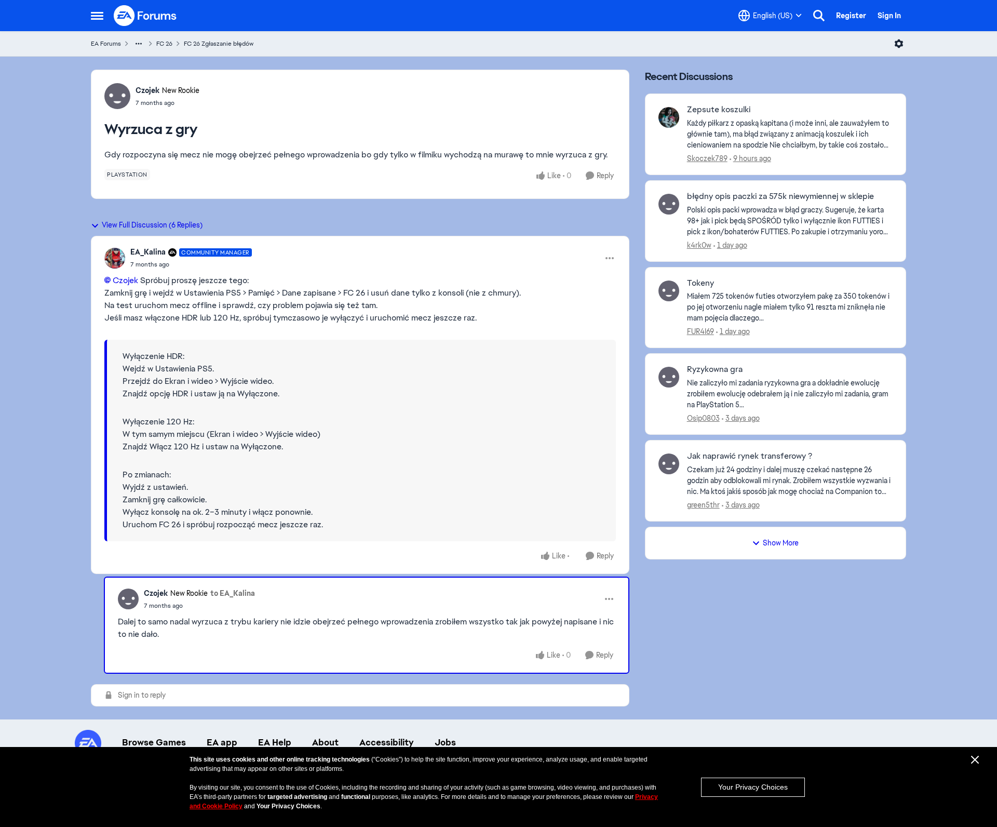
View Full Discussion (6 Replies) (152, 225)
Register (851, 15)
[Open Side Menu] (97, 15)
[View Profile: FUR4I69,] (668, 291)
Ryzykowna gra (715, 369)
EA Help (274, 742)
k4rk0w (699, 245)
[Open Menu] (899, 43)
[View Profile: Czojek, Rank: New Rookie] (117, 96)
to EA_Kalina (232, 593)
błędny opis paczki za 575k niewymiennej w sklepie (780, 196)
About (325, 742)
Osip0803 (703, 418)
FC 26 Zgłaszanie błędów (218, 43)
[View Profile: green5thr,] (668, 463)
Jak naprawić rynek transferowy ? (749, 456)
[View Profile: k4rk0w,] (668, 204)
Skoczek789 (707, 158)
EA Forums (106, 43)
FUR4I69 (700, 331)
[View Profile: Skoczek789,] (668, 117)
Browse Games (154, 742)
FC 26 (164, 43)
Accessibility (386, 742)
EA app (222, 742)
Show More (781, 543)
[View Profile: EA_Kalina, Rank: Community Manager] (114, 258)
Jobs (445, 742)
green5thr (703, 505)
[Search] (819, 15)
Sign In (889, 15)
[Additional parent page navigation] (138, 43)
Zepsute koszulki (718, 109)
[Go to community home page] (145, 15)
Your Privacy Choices (753, 787)
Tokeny (700, 283)
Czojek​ (125, 280)
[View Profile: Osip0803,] (668, 377)
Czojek (147, 90)
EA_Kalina (148, 252)
